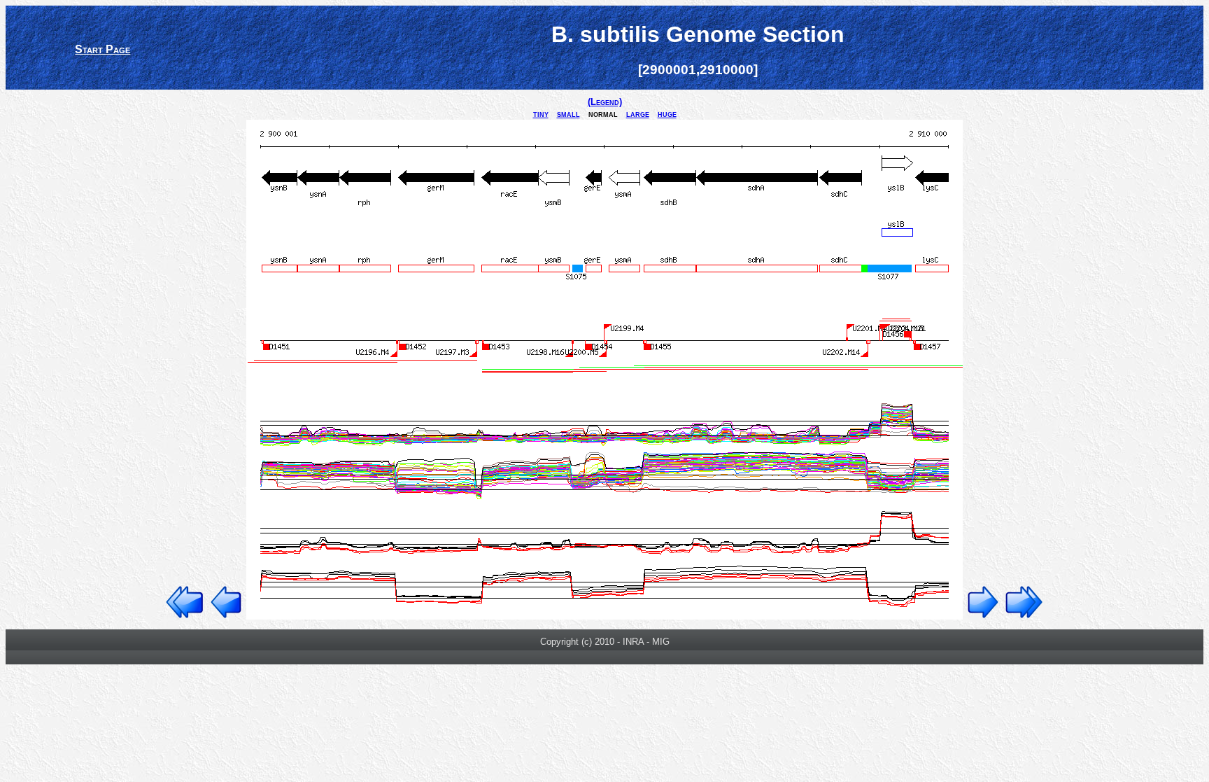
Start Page (102, 49)
